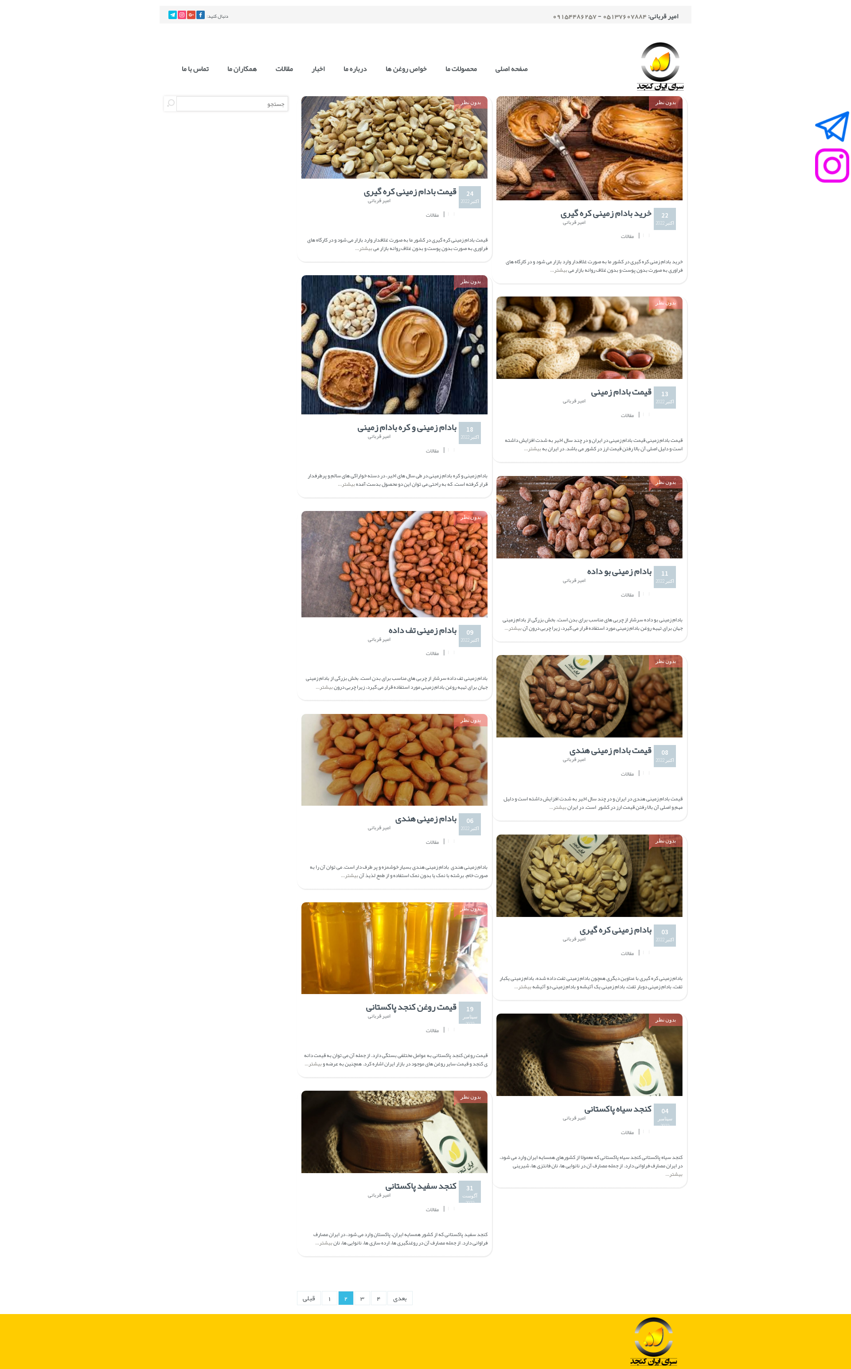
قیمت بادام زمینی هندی (611, 750)
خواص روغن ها (406, 69)
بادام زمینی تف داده (423, 630)
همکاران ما (242, 69)
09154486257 (575, 16)
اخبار (318, 69)
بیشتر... (364, 248)
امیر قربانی (379, 200)
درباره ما (355, 69)
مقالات (284, 69)
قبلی (309, 1298)
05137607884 (625, 16)
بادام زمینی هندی (426, 818)
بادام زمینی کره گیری (616, 929)
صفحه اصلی (511, 69)
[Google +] (191, 15)
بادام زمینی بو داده (619, 571)
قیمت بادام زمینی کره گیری (410, 191)
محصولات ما (461, 69)
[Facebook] (200, 15)
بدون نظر (471, 102)
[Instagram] (182, 15)
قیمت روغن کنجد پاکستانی (411, 1006)
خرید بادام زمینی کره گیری (606, 213)
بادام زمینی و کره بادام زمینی (407, 427)
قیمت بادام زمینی (621, 391)
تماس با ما (195, 69)
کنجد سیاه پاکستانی (618, 1108)
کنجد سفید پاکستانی (421, 1185)
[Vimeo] (172, 15)
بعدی (400, 1298)
